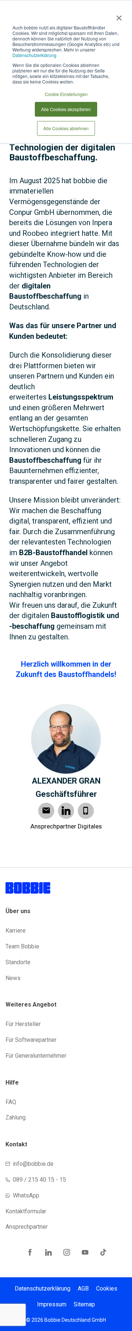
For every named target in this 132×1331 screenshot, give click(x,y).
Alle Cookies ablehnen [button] (66, 128)
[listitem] (66, 381)
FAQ (11, 1101)
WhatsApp (26, 1195)
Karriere (16, 930)
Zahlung (16, 1117)
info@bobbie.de (33, 1163)
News (13, 978)
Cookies (106, 1288)
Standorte (18, 962)
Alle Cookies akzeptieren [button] (66, 109)
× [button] (117, 15)
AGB (83, 1288)
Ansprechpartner (27, 1226)
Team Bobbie (22, 946)
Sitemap (84, 1304)
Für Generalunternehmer (36, 1055)
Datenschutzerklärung (34, 55)
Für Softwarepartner (31, 1039)
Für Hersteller (23, 1024)
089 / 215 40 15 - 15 (39, 1179)
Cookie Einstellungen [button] (66, 94)
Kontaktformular (26, 1211)
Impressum (51, 1304)
